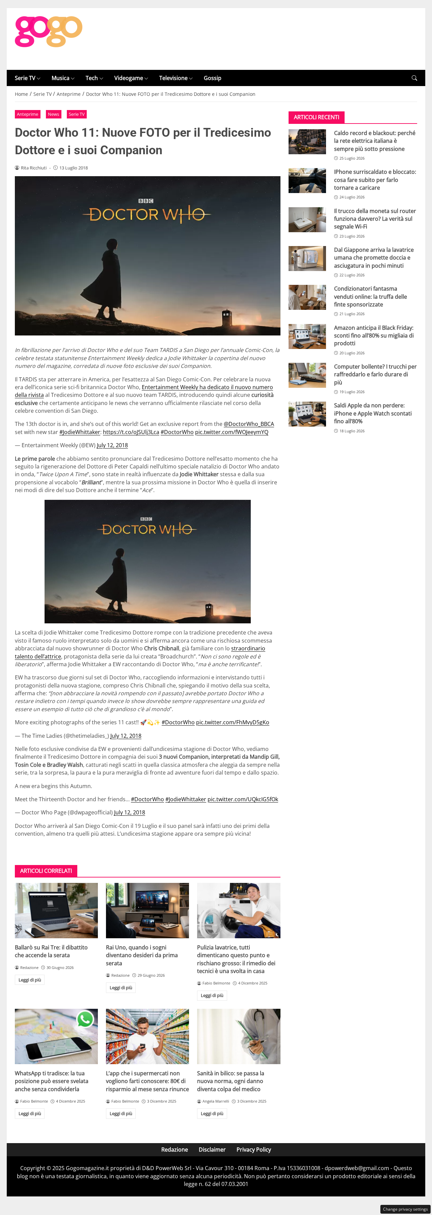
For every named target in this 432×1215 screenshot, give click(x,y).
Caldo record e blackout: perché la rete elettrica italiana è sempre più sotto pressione (374, 141)
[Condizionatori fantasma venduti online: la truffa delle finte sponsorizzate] (307, 297)
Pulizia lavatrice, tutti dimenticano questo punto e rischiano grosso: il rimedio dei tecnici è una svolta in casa (236, 959)
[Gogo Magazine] (48, 38)
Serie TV (25, 78)
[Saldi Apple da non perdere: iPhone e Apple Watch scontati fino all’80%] (307, 414)
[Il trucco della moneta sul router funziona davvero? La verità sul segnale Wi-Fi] (307, 219)
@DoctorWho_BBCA (249, 424)
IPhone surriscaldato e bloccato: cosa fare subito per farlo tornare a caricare (375, 180)
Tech (92, 78)
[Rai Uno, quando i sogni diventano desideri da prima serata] (147, 910)
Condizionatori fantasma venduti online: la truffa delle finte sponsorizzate (370, 296)
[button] (414, 78)
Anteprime (27, 114)
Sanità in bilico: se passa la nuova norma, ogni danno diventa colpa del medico (230, 1081)
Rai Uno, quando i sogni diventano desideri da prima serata (142, 955)
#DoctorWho (177, 432)
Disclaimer (212, 1149)
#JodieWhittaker (79, 432)
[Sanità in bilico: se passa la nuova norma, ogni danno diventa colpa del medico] (238, 1036)
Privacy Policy (254, 1149)
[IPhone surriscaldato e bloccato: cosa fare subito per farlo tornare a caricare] (307, 180)
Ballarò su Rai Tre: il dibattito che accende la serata (51, 951)
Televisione (173, 78)
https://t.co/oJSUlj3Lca (131, 432)
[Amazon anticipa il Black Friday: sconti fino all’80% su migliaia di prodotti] (307, 336)
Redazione (174, 1149)
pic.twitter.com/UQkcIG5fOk (243, 799)
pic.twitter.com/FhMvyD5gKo (232, 722)
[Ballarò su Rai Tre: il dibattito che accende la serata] (56, 910)
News (53, 114)
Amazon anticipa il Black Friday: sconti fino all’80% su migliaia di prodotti (374, 335)
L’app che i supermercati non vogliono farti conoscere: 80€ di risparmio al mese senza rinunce (147, 1081)
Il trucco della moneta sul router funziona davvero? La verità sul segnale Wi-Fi (375, 219)
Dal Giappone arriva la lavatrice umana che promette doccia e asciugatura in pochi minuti (374, 257)
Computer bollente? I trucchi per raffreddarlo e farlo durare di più (375, 374)
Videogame (128, 78)
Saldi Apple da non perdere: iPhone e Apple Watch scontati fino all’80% (373, 413)
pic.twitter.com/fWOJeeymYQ (231, 432)
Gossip (212, 78)
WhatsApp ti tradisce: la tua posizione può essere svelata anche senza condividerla (51, 1081)
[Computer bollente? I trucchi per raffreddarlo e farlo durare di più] (307, 375)
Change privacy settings (405, 1209)
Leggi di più (30, 980)
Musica (61, 78)
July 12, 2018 (112, 445)
